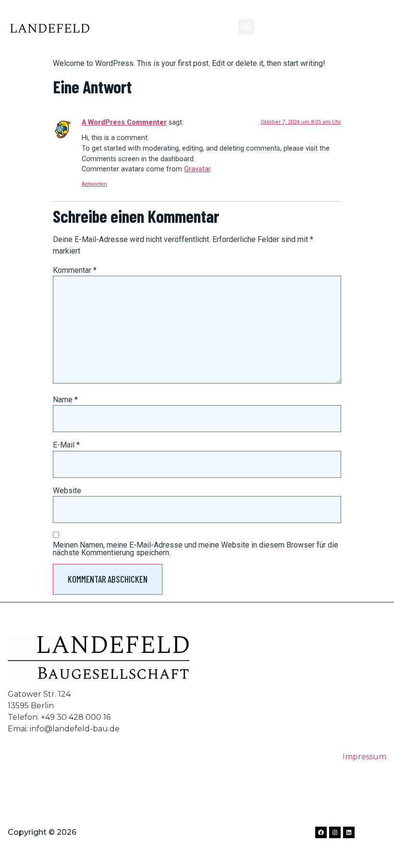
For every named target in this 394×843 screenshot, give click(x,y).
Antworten (94, 184)
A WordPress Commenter (124, 122)
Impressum (364, 756)
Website (67, 491)
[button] (246, 27)
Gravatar (197, 169)
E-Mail (66, 445)
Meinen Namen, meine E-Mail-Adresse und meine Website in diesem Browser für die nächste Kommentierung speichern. (195, 549)
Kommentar (75, 270)
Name (65, 400)
